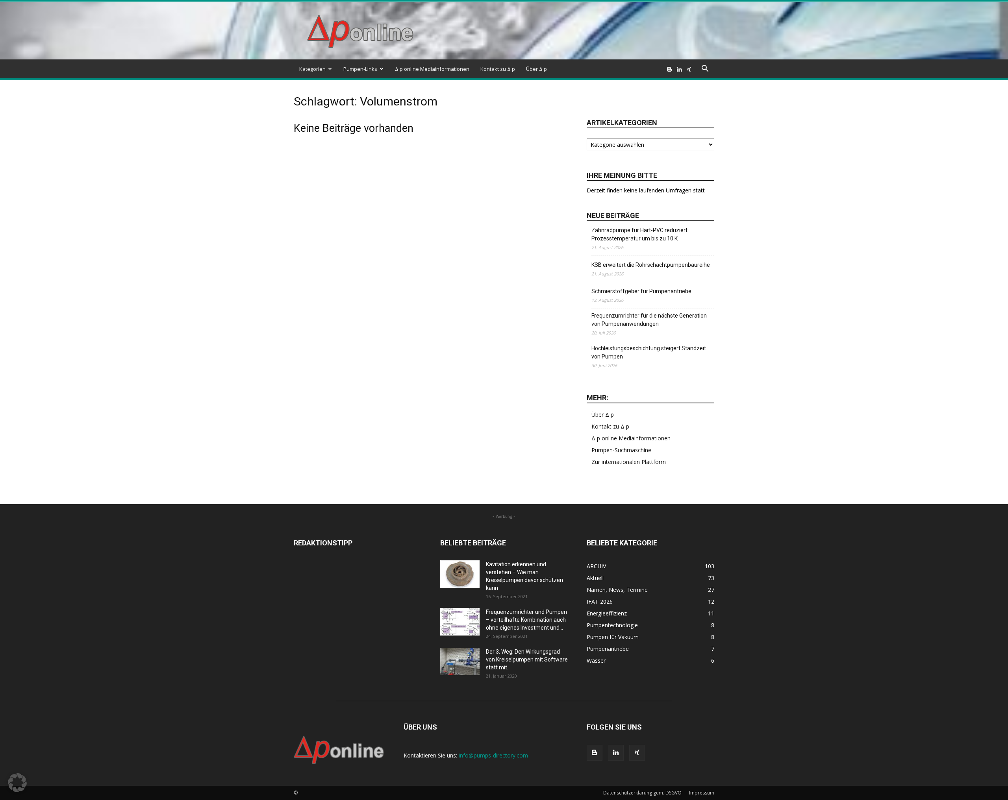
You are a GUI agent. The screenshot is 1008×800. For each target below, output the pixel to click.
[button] (704, 69)
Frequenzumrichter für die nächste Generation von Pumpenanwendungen (649, 319)
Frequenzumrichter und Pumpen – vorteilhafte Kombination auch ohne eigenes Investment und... (526, 620)
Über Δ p (536, 68)
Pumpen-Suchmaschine (621, 450)
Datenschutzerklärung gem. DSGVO (642, 792)
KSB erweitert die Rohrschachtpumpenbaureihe (650, 265)
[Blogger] (669, 68)
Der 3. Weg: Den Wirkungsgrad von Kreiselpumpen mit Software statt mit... (527, 659)
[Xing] (689, 68)
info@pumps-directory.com (493, 755)
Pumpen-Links (360, 68)
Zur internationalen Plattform (628, 462)
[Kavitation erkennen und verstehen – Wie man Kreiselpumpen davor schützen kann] (460, 574)
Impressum (701, 792)
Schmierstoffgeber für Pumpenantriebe (641, 291)
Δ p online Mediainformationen (432, 68)
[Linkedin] (679, 68)
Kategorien (312, 68)
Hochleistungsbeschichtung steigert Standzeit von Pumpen (648, 352)
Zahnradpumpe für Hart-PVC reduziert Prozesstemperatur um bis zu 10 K (639, 234)
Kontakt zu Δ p (497, 68)
